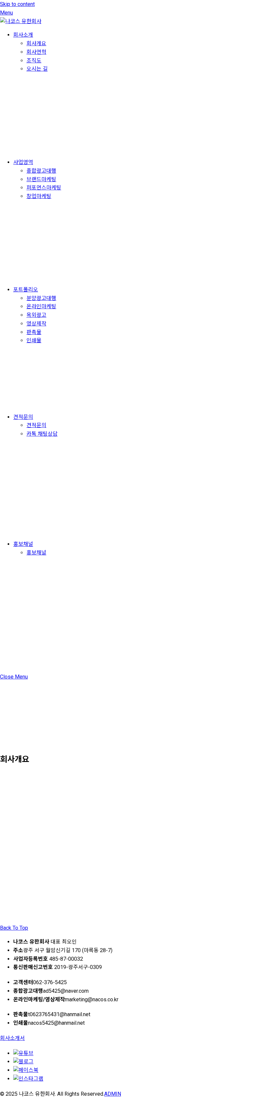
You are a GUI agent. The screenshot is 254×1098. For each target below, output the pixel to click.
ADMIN (112, 1094)
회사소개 (23, 35)
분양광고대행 (41, 298)
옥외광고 (36, 315)
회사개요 (36, 43)
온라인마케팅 (41, 306)
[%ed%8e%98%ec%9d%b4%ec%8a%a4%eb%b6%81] (25, 1070)
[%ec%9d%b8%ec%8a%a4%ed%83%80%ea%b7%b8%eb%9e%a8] (28, 1079)
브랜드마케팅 (41, 179)
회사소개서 (12, 1038)
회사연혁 (36, 52)
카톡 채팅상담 (42, 434)
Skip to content (17, 4)
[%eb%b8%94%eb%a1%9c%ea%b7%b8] (23, 1061)
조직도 (33, 60)
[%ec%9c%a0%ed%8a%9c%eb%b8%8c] (23, 1053)
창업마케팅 (38, 196)
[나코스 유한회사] (20, 21)
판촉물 (33, 332)
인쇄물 (33, 340)
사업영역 (23, 162)
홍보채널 (23, 544)
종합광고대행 (41, 171)
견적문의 (23, 417)
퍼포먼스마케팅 (43, 187)
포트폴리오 (25, 289)
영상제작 (36, 323)
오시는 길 (37, 69)
